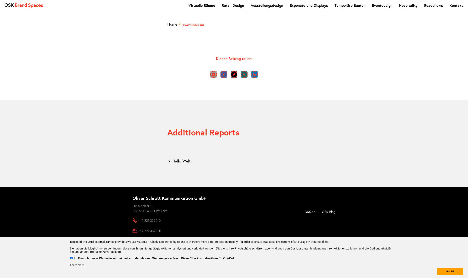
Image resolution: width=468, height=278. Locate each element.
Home (172, 24)
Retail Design (233, 5)
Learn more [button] (77, 265)
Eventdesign (382, 5)
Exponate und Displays (309, 5)
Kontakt (456, 5)
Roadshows (433, 5)
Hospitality (408, 5)
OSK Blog (328, 212)
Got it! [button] (450, 271)
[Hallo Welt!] (234, 161)
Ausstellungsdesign (267, 5)
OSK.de (310, 212)
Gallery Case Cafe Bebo (193, 25)
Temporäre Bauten (350, 5)
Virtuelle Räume (201, 5)
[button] (213, 74)
